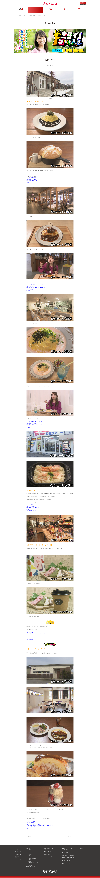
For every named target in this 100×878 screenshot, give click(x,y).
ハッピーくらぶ (66, 860)
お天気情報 (17, 856)
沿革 (28, 851)
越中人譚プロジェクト (67, 863)
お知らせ (16, 857)
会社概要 (29, 849)
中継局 (29, 855)
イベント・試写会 (18, 851)
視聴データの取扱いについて (50, 849)
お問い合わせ (83, 4)
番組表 (83, 2)
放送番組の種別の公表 (32, 858)
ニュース (16, 848)
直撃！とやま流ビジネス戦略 (68, 857)
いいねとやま (65, 858)
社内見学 (29, 861)
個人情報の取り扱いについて (50, 848)
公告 (28, 852)
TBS (82, 848)
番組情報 (20, 15)
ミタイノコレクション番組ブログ (31, 15)
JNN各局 (82, 849)
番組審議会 (30, 854)
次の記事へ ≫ (70, 836)
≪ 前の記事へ (29, 836)
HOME (16, 15)
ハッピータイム (66, 852)
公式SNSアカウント (18, 859)
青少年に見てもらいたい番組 (33, 862)
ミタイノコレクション (67, 854)
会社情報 (28, 848)
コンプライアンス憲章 (49, 856)
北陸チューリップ (30, 866)
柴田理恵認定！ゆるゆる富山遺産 (69, 855)
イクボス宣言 (47, 854)
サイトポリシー (48, 851)
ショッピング (17, 854)
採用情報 (29, 859)
